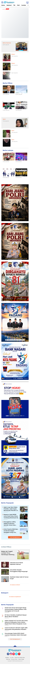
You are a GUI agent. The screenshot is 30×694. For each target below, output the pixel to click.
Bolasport (4, 593)
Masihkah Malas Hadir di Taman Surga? (19, 577)
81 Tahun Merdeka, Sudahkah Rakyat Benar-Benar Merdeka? (15, 615)
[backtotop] (15, 647)
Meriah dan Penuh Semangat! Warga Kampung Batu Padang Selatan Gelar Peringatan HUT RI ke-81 (16, 609)
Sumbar (23, 5)
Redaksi (7, 657)
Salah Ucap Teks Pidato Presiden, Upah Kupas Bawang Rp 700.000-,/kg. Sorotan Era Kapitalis (11, 508)
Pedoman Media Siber (20, 657)
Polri (18, 5)
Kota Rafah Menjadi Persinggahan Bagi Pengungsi (19, 570)
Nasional (9, 5)
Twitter (17, 656)
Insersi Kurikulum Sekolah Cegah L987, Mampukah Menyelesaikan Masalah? (16, 628)
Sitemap (8, 659)
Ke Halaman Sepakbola (14, 596)
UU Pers (12, 657)
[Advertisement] (15, 679)
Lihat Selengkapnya (14, 537)
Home (3, 5)
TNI (14, 5)
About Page (22, 654)
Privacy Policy (14, 659)
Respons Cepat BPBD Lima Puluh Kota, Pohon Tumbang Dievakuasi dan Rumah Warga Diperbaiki (11, 516)
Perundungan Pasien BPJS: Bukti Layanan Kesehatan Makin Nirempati (15, 634)
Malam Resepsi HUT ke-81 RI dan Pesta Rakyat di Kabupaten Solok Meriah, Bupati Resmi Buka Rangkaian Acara (16, 622)
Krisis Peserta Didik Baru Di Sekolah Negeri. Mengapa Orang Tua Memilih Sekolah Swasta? (11, 530)
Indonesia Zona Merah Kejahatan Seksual (16, 563)
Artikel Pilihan (6, 547)
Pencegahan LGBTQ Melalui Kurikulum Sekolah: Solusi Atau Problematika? (10, 523)
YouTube (20, 656)
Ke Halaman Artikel (14, 584)
